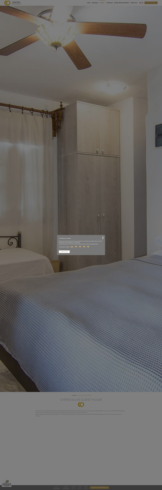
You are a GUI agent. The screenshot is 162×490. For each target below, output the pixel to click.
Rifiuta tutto (64, 251)
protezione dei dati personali (91, 244)
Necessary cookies (64, 247)
